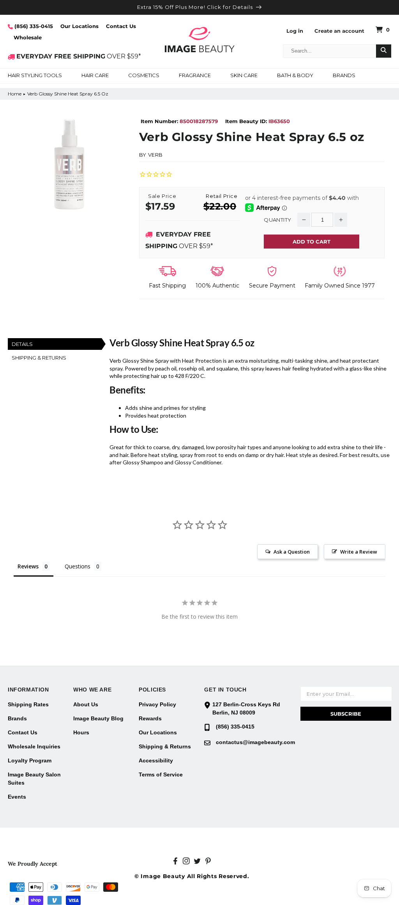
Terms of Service (161, 774)
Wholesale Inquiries (34, 746)
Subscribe (345, 714)
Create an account (339, 31)
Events (17, 797)
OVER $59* (78, 56)
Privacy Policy (157, 704)
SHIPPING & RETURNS (39, 358)
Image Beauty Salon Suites (34, 778)
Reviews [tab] (28, 566)
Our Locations (79, 26)
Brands (17, 718)
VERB (155, 155)
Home (14, 94)
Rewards (150, 718)
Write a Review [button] (358, 551)
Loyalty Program (29, 760)
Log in (294, 31)
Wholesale (28, 37)
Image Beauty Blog (98, 718)
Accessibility (156, 760)
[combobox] (329, 51)
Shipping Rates (28, 704)
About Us (85, 704)
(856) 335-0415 (33, 26)
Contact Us (121, 26)
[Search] (383, 51)
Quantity (277, 220)
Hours (81, 732)
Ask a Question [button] (292, 551)
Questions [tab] (77, 566)
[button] (35, 76)
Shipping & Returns (165, 746)
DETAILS (22, 344)
